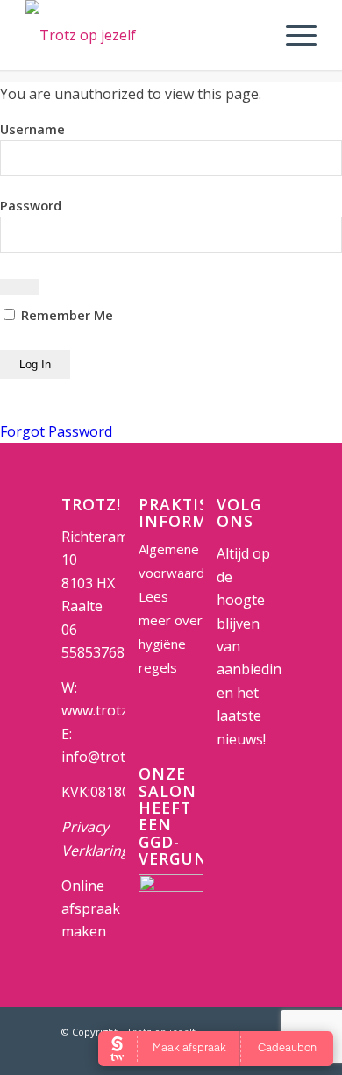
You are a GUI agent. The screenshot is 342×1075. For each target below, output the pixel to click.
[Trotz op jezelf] (141, 35)
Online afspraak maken (90, 909)
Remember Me (65, 315)
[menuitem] (292, 35)
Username (32, 129)
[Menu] (292, 35)
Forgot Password (56, 431)
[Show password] (19, 287)
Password (30, 205)
